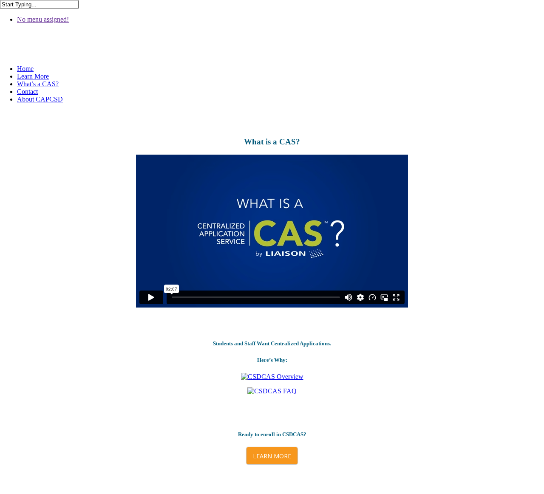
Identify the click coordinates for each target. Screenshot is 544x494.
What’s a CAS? (38, 84)
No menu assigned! (43, 19)
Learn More (33, 76)
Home (25, 68)
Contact (27, 91)
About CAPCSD (40, 99)
